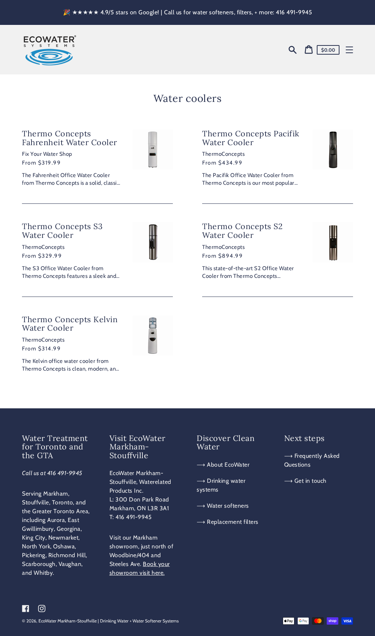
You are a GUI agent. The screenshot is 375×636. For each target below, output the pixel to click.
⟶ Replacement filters (228, 521)
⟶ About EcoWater (223, 464)
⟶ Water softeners (223, 505)
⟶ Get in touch (305, 480)
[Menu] (349, 50)
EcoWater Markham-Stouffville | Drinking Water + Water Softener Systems (108, 621)
